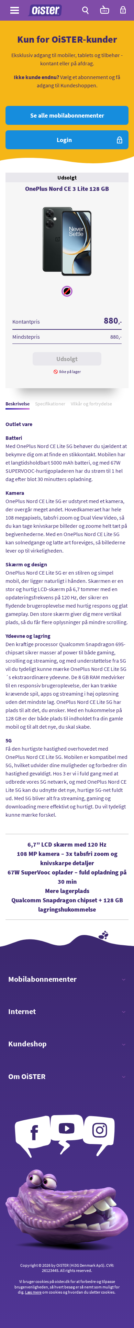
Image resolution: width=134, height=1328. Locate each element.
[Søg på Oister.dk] (85, 10)
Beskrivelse (17, 404)
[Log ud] (123, 12)
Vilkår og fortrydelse (91, 404)
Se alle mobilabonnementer (67, 115)
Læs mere (33, 1292)
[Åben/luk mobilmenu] (14, 11)
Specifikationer (50, 404)
